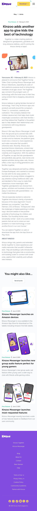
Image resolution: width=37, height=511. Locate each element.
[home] (6, 4)
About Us (19, 457)
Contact (18, 461)
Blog (18, 453)
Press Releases (12, 22)
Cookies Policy (18, 482)
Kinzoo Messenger (18, 446)
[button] (23, 4)
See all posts (18, 281)
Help (18, 468)
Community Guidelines (18, 486)
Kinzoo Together (18, 443)
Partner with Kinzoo (18, 489)
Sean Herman (18, 464)
